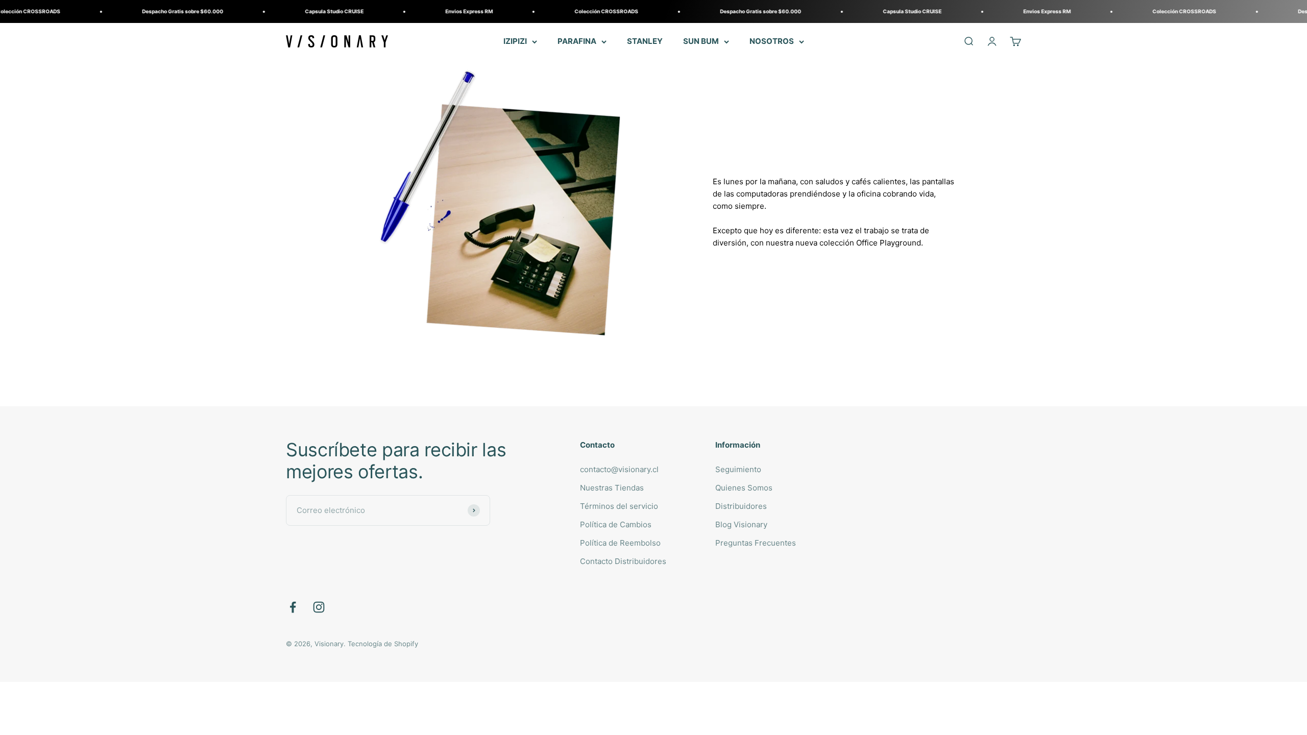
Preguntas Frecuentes (755, 543)
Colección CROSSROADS (567, 11)
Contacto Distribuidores (623, 561)
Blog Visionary (741, 524)
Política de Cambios (615, 524)
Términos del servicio (619, 506)
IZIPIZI (515, 41)
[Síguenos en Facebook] (293, 607)
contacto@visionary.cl (619, 469)
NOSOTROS (771, 41)
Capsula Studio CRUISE (294, 11)
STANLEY (645, 41)
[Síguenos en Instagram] (319, 607)
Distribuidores (741, 506)
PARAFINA (577, 41)
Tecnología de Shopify (383, 644)
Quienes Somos (743, 488)
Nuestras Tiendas (612, 488)
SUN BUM (701, 41)
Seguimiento (738, 469)
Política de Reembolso (620, 543)
